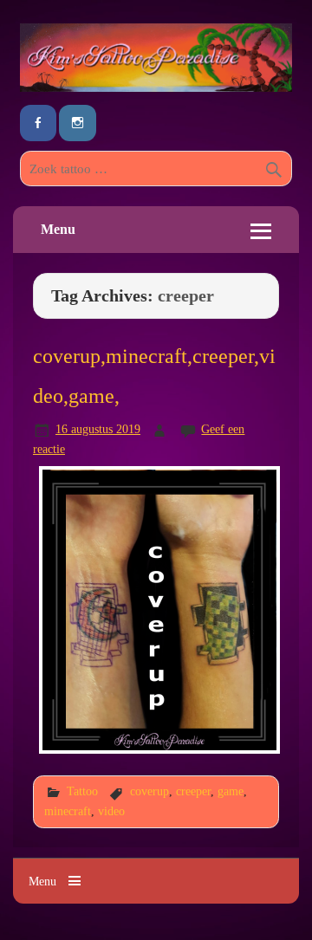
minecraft (67, 811)
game (231, 791)
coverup (149, 791)
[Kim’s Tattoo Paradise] (156, 87)
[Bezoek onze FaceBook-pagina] (38, 123)
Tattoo (82, 791)
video (111, 811)
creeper (193, 791)
